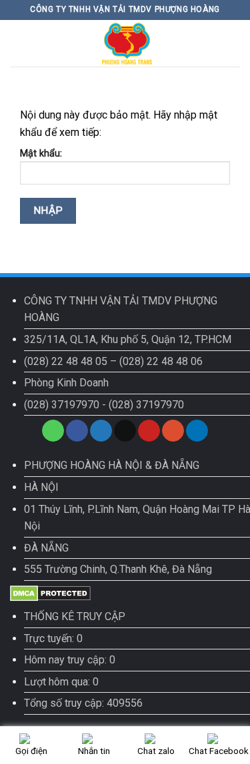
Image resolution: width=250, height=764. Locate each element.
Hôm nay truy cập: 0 (69, 659)
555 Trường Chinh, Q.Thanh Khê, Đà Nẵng (118, 569)
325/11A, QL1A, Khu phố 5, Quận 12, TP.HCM (127, 339)
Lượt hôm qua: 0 (61, 681)
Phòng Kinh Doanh (66, 382)
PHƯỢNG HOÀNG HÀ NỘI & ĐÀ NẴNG (111, 465)
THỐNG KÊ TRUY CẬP (74, 616)
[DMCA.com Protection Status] (50, 592)
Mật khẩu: (41, 153)
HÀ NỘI (41, 487)
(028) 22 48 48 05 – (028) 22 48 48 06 (113, 361)
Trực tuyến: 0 (53, 638)
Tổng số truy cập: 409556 (83, 703)
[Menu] (18, 43)
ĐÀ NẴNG (46, 548)
